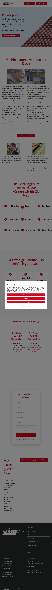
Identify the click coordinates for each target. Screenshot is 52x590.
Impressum (29, 306)
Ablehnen (26, 298)
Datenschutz (23, 306)
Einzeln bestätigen (26, 302)
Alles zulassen (26, 294)
